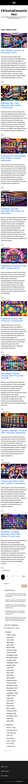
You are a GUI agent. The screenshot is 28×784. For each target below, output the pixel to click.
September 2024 (12, 693)
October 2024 (11, 690)
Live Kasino (10, 738)
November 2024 (12, 688)
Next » (23, 577)
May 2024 (10, 703)
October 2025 (11, 660)
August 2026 (11, 635)
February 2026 (12, 650)
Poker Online (11, 741)
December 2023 (12, 716)
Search (6, 583)
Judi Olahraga (11, 733)
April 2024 (10, 705)
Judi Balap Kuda (12, 730)
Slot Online (10, 743)
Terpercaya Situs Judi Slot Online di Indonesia (13, 482)
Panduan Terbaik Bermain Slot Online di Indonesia (12, 211)
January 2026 (11, 652)
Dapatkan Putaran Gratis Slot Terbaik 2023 (14, 267)
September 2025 (12, 662)
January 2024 (11, 713)
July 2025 (10, 667)
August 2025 (11, 665)
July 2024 (10, 698)
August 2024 (11, 695)
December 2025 (12, 655)
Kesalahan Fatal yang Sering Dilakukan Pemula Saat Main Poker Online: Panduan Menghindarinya (15, 606)
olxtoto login (5, 771)
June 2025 (10, 670)
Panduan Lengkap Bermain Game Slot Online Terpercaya (10, 534)
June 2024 (10, 700)
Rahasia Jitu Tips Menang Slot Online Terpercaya (11, 105)
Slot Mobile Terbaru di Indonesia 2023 (12, 51)
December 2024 (12, 685)
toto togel (7, 750)
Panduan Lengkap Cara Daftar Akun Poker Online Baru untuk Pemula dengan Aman (15, 600)
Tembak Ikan (11, 746)
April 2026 (10, 645)
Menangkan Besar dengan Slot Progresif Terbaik (12, 375)
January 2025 (11, 683)
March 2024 (11, 708)
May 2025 (10, 673)
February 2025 (12, 680)
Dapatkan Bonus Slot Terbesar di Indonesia (12, 320)
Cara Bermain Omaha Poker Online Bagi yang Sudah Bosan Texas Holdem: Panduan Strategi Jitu (16, 595)
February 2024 (12, 710)
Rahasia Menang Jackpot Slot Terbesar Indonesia (14, 431)
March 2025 (11, 678)
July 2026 (10, 637)
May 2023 (10, 718)
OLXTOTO (19, 781)
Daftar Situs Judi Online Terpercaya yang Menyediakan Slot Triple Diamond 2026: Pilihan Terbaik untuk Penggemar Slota (15, 619)
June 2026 (10, 640)
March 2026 (11, 647)
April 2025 (10, 675)
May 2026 (10, 642)
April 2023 (10, 721)
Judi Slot (10, 735)
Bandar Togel (11, 727)
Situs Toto (4, 766)
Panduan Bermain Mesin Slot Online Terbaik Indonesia (13, 158)
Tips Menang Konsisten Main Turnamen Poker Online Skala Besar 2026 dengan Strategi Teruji (15, 612)
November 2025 (12, 657)
